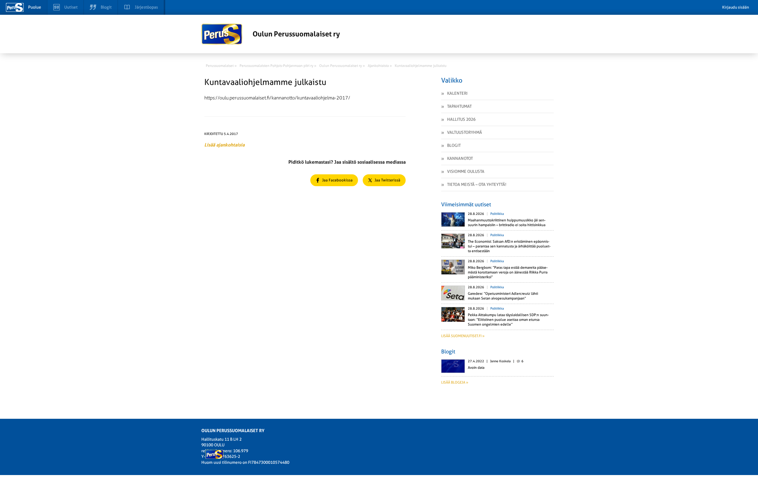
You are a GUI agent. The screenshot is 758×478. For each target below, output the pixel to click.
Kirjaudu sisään (735, 7)
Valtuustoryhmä (464, 132)
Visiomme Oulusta (465, 171)
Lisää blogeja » (454, 382)
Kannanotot (460, 158)
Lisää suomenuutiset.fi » (462, 336)
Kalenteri (457, 93)
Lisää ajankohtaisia (224, 145)
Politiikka (497, 213)
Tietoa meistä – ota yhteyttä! (476, 184)
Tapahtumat (459, 106)
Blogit (454, 145)
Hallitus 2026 (461, 119)
